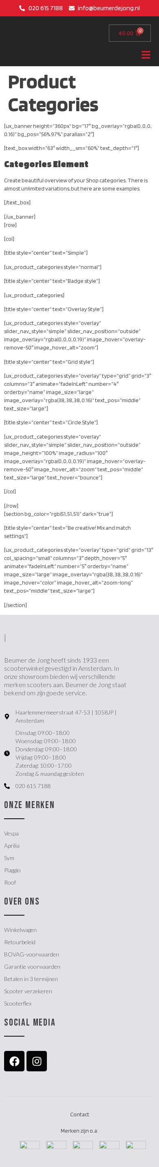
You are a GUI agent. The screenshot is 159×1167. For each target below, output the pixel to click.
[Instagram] (36, 1061)
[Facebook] (14, 1061)
